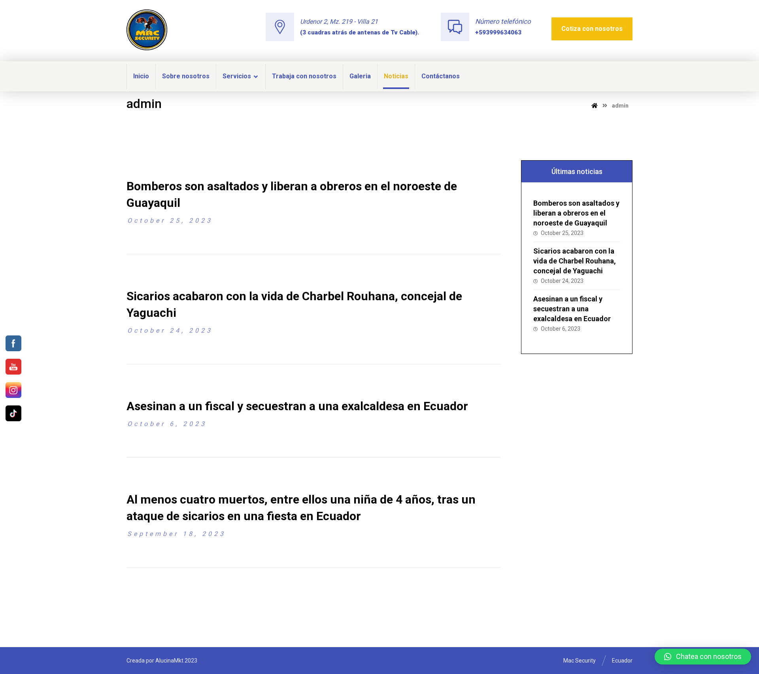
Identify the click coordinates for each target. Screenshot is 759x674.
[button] (703, 657)
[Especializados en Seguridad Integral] (146, 29)
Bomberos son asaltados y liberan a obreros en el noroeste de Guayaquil (576, 213)
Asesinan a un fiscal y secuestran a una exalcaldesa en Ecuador (572, 309)
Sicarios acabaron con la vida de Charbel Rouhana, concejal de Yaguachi (574, 261)
